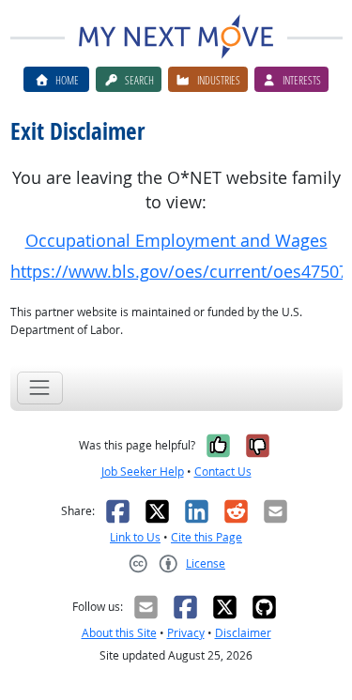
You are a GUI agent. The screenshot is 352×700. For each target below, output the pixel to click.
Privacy (186, 633)
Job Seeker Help (142, 471)
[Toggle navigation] (40, 388)
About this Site (119, 633)
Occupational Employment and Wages (176, 240)
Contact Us (223, 471)
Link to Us (135, 537)
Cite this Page (206, 537)
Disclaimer (243, 633)
